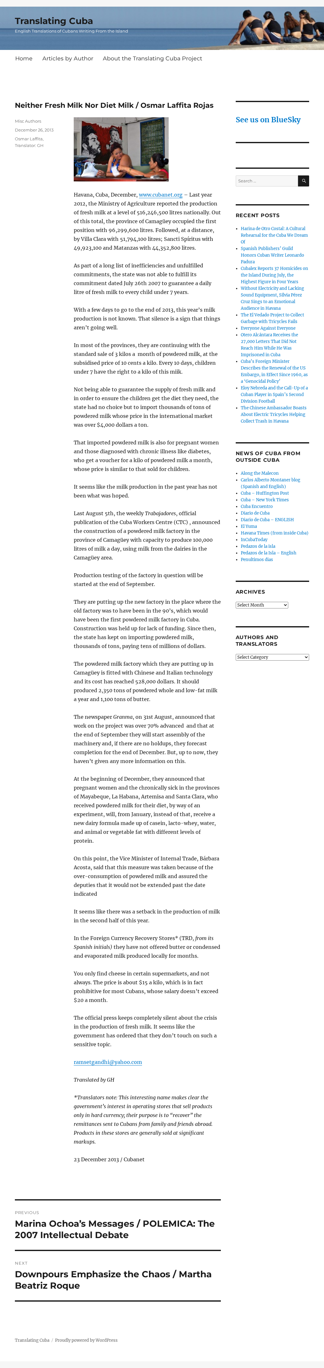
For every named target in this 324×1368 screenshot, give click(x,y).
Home (24, 58)
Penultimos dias (257, 559)
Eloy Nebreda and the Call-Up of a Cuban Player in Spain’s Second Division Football (274, 394)
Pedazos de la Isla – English (268, 553)
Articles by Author (67, 58)
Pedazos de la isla (258, 546)
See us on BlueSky (268, 119)
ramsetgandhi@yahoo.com (108, 1062)
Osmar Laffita (29, 138)
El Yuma (249, 526)
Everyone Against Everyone (268, 328)
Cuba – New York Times (265, 500)
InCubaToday (254, 539)
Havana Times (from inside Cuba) (274, 533)
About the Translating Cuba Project (152, 58)
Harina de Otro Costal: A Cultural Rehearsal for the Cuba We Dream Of (274, 235)
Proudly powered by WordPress (86, 1340)
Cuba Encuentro (257, 506)
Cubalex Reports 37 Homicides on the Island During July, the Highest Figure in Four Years (274, 275)
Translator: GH (29, 145)
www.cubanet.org (161, 195)
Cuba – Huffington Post (265, 493)
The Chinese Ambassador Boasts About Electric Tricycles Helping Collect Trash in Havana (274, 414)
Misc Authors (28, 121)
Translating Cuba (54, 20)
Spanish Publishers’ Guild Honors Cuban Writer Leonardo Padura (272, 255)
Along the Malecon (260, 473)
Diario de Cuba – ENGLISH (267, 519)
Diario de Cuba (255, 513)
